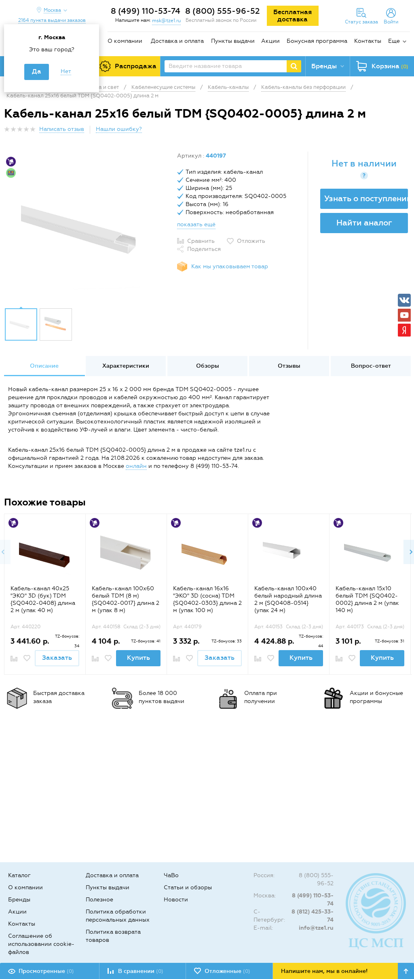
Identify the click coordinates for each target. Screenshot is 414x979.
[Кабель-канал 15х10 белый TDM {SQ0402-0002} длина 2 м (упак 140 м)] (370, 552)
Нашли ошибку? (119, 129)
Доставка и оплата (177, 41)
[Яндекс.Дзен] (404, 330)
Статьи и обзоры (188, 887)
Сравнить (201, 241)
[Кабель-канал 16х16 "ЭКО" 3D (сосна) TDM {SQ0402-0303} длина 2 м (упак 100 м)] (208, 552)
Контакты (367, 41)
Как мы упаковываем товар (229, 266)
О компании (125, 41)
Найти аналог (364, 222)
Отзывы (289, 365)
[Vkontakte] (404, 300)
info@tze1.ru (316, 927)
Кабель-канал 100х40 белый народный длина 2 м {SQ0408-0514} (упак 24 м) (288, 599)
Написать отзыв (61, 129)
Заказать (57, 657)
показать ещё (196, 224)
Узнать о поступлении (366, 198)
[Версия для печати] (405, 131)
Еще (394, 41)
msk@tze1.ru (166, 20)
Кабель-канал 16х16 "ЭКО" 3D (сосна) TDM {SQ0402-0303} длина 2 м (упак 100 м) (207, 599)
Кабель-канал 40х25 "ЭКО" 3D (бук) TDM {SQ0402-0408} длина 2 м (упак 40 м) (43, 599)
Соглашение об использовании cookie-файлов (41, 944)
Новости (176, 899)
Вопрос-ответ (371, 365)
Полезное (99, 899)
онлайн (136, 466)
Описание (44, 365)
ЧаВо (171, 875)
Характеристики (125, 365)
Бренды (19, 899)
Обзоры (207, 365)
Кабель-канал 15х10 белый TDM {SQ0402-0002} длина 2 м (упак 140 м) (367, 599)
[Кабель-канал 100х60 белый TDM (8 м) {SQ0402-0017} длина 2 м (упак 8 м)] (126, 552)
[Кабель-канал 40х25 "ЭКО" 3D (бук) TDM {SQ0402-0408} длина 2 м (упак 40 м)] (45, 552)
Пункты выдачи (233, 41)
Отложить (251, 241)
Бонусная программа (317, 41)
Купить (138, 657)
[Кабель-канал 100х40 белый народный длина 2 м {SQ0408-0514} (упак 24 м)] (289, 552)
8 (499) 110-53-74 (145, 11)
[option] (87, 227)
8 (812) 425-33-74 (312, 915)
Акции (270, 41)
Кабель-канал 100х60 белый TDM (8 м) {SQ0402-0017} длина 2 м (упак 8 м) (125, 599)
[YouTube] (404, 315)
